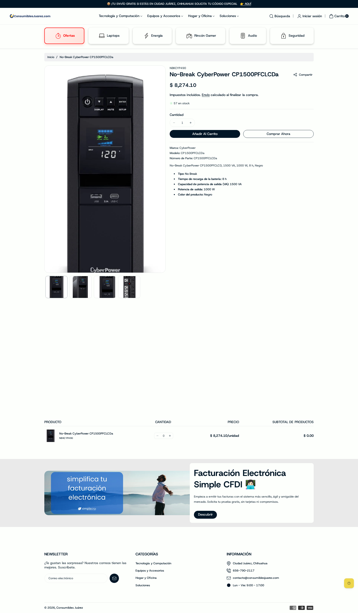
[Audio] (243, 36)
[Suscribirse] (114, 578)
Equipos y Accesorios (149, 570)
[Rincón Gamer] (189, 36)
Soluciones (142, 585)
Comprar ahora (278, 134)
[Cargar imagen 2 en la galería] (81, 287)
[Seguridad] (283, 36)
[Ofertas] (58, 36)
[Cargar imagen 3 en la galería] (105, 287)
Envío (206, 95)
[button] (279, 16)
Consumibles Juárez (69, 607)
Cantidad (177, 115)
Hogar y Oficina (146, 578)
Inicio (50, 57)
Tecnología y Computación (153, 563)
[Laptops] (102, 36)
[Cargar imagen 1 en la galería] (56, 287)
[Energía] (146, 36)
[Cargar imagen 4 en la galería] (129, 287)
